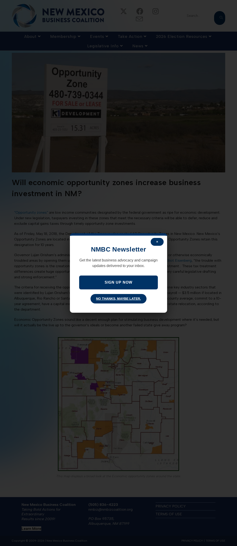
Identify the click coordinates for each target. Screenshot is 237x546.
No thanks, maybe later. (118, 298)
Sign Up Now (118, 282)
